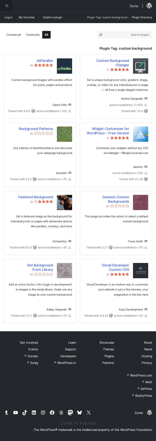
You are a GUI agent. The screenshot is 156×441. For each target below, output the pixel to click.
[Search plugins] (100, 35)
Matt (147, 382)
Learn (72, 342)
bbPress (144, 389)
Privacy (147, 363)
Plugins (109, 356)
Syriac (139, 413)
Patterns (108, 363)
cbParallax (45, 61)
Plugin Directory (142, 17)
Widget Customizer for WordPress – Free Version (108, 131)
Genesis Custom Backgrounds (115, 199)
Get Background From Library (40, 267)
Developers (68, 356)
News (148, 349)
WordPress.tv (64, 363)
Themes (108, 349)
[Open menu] (6, 5)
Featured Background (35, 197)
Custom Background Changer (112, 63)
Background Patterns (36, 129)
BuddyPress (141, 395)
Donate (31, 356)
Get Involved (29, 342)
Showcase (106, 342)
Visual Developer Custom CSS (115, 267)
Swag (32, 363)
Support (70, 349)
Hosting (146, 356)
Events (33, 349)
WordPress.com (139, 375)
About (148, 342)
